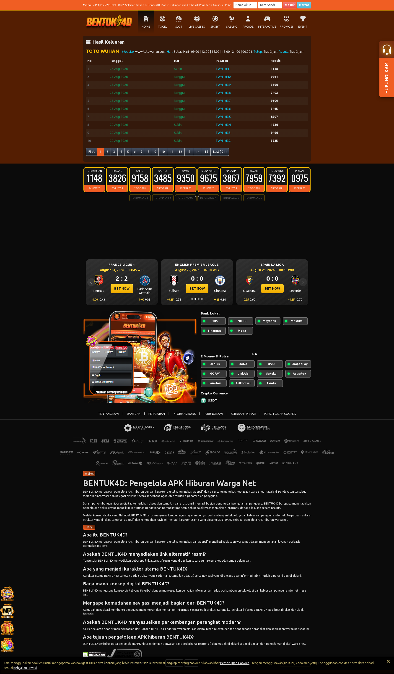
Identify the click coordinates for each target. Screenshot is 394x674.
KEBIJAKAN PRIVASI (243, 413)
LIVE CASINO (197, 26)
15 (206, 151)
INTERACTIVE (267, 26)
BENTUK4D (90, 491)
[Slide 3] (199, 299)
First (91, 151)
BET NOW (122, 288)
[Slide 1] (192, 299)
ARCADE (248, 26)
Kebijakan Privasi (25, 668)
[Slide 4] (202, 299)
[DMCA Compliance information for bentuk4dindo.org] (124, 653)
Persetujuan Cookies (234, 663)
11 (172, 151)
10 (163, 151)
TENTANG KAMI (108, 413)
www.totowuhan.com (150, 51)
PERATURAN (156, 413)
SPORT (215, 26)
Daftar (304, 5)
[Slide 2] (195, 299)
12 (180, 151)
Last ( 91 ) (220, 151)
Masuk (290, 5)
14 (198, 151)
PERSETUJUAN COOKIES (280, 413)
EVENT (302, 26)
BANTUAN (133, 413)
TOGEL (162, 26)
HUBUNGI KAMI (213, 413)
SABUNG (231, 26)
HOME (146, 26)
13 (189, 151)
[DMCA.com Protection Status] (94, 653)
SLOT (178, 26)
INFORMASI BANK (184, 413)
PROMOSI (286, 26)
